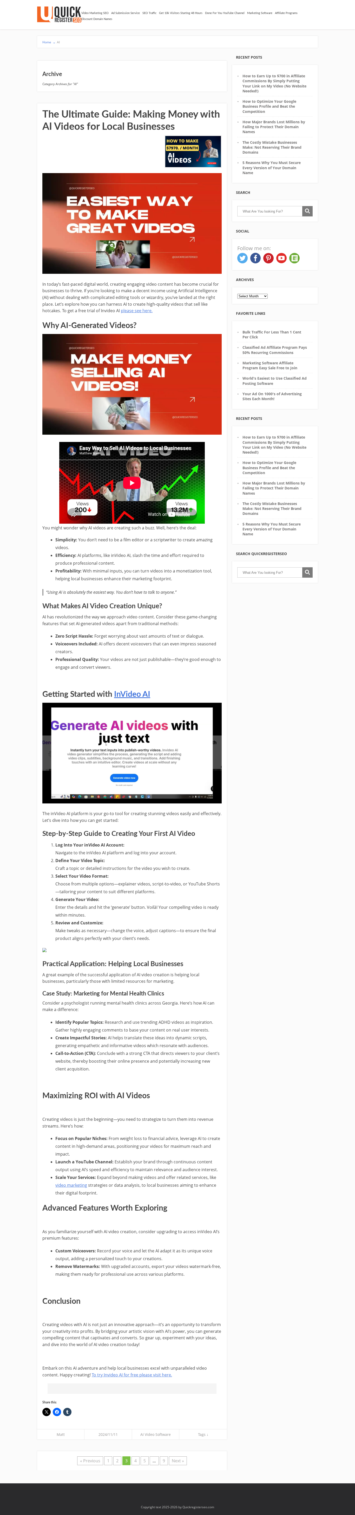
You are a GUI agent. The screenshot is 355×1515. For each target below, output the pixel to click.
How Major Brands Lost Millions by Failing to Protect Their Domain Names (273, 126)
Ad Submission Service (125, 13)
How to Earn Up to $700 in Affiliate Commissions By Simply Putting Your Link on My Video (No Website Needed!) (274, 83)
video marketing (71, 1185)
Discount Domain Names (96, 19)
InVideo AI (132, 694)
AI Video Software (155, 1434)
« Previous (90, 1461)
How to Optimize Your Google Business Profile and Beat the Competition (269, 106)
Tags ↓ (203, 1434)
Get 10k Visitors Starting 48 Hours (180, 13)
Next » (178, 1461)
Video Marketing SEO (95, 13)
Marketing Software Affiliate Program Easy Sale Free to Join (269, 365)
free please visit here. (150, 1375)
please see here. (137, 310)
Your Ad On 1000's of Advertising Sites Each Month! (272, 396)
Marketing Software (259, 13)
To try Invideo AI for (110, 1375)
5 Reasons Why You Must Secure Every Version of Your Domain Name (271, 167)
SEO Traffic (149, 13)
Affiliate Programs (286, 13)
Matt (61, 1434)
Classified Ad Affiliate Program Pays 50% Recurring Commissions (274, 350)
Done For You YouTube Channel (225, 13)
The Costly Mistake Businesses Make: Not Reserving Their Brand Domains (271, 147)
